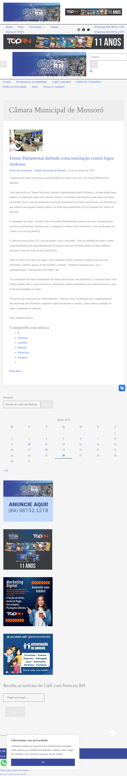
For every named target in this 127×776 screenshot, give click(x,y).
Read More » (16, 372)
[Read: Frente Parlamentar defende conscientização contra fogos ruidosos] (26, 140)
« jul (5, 470)
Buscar (47, 404)
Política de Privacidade (14, 86)
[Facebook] (83, 29)
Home (9, 27)
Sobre (21, 27)
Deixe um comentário (21, 170)
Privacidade (35, 27)
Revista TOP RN (15, 31)
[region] (43, 752)
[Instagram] (78, 29)
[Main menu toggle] (3, 64)
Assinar (13, 712)
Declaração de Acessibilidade (31, 81)
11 (46, 444)
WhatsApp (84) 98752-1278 (109, 31)
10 (29, 444)
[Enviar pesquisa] (94, 65)
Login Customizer (61, 81)
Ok (43, 762)
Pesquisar (8, 397)
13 (80, 444)
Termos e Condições (53, 86)
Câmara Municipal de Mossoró (50, 170)
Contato (54, 27)
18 (46, 449)
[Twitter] (88, 29)
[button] (43, 27)
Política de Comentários (88, 81)
